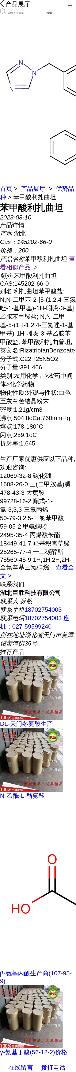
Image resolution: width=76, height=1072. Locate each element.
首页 (6, 188)
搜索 (49, 13)
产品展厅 (33, 188)
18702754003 (43, 609)
